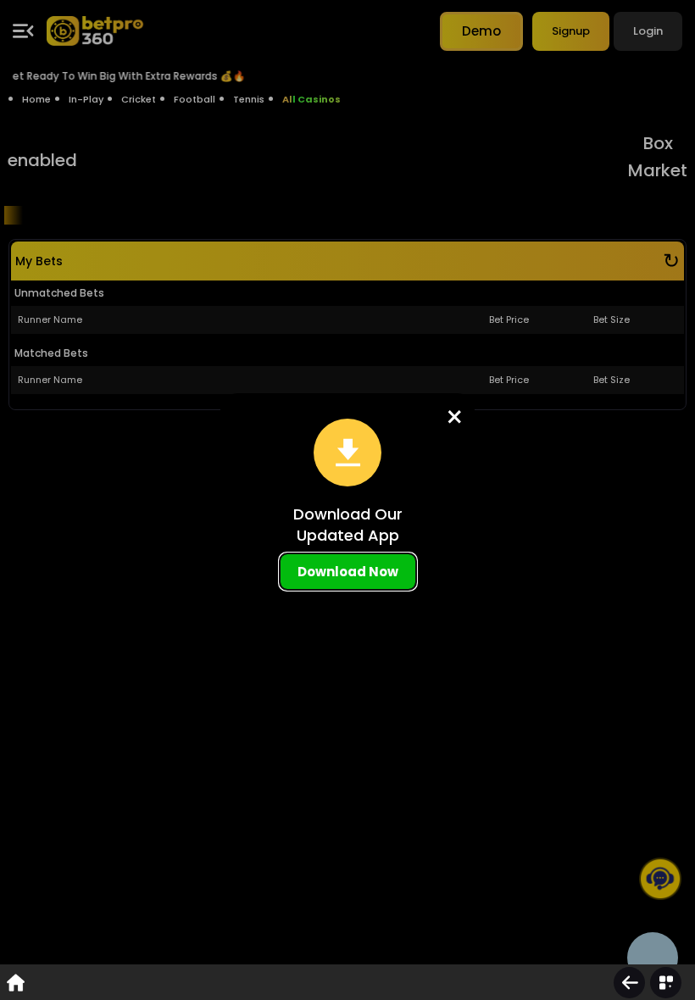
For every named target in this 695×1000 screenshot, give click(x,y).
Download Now (347, 572)
